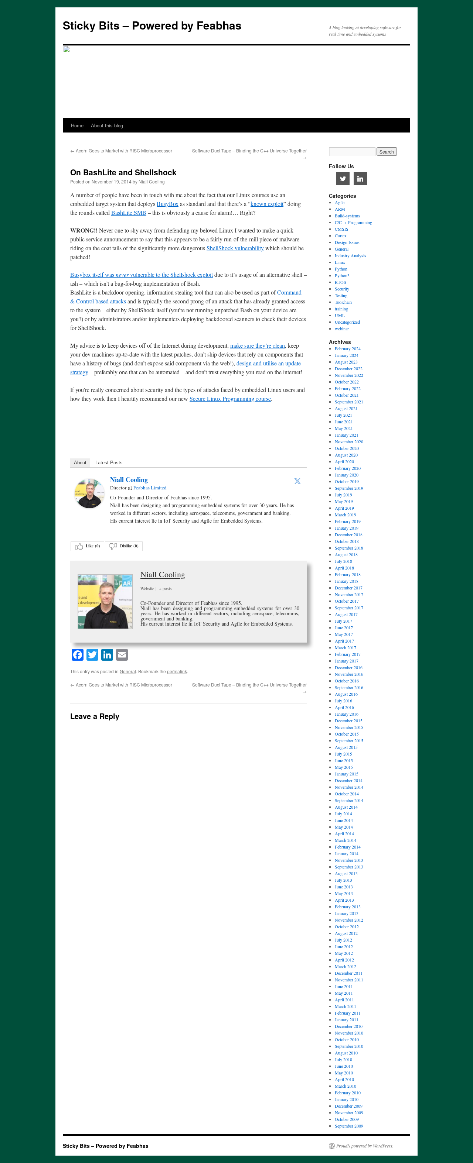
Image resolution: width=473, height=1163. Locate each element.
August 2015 (346, 747)
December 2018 (349, 534)
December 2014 (349, 780)
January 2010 (346, 1099)
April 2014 (344, 833)
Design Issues (347, 242)
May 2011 (344, 993)
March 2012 (345, 966)
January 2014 (346, 853)
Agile (339, 202)
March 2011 (345, 1006)
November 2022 (349, 375)
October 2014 (347, 793)
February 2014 (348, 847)
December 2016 (349, 667)
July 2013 (343, 880)
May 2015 (344, 767)
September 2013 (349, 867)
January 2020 (346, 475)
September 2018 (349, 548)
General (128, 671)
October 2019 (347, 481)
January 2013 (346, 913)
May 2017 (344, 634)
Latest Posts (109, 462)
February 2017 (348, 654)
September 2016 (349, 687)
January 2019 (346, 528)
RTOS (340, 282)
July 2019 (343, 495)
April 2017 (344, 641)
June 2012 (344, 946)
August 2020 (346, 455)
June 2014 (344, 820)
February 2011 (348, 1013)
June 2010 (344, 1066)
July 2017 (343, 621)
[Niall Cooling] (89, 506)
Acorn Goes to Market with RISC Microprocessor (121, 150)
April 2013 (344, 900)
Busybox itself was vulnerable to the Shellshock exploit (141, 274)
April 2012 (344, 960)
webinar (342, 328)
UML (340, 315)
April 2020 (344, 461)
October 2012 (347, 926)
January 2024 (346, 355)
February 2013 (348, 906)
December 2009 (349, 1106)
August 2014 (346, 807)
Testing (341, 295)
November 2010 (349, 1033)
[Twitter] (297, 480)
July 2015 (343, 754)
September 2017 (349, 607)
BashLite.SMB (128, 212)
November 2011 (349, 980)
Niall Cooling (152, 181)
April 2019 (344, 508)
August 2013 (346, 873)
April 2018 (344, 568)
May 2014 (344, 827)
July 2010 (343, 1059)
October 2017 (347, 601)
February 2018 (348, 574)
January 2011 (346, 1019)
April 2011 (344, 999)
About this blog (107, 125)
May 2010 (344, 1073)
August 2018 (346, 554)
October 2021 (347, 395)
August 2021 (346, 408)
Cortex (341, 235)
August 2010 (346, 1053)
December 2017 (349, 588)
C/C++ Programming (353, 222)
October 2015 (347, 734)
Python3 (342, 275)
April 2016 (344, 707)
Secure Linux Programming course (230, 398)
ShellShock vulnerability (235, 248)
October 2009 (347, 1119)
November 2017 (349, 594)
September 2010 (349, 1046)
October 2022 (347, 382)
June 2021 (344, 421)
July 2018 (343, 561)
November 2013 (349, 860)
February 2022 (348, 388)
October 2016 (347, 681)
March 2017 (345, 647)
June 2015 (344, 760)
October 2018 (347, 541)
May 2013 (344, 893)
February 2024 (348, 348)
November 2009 (349, 1112)
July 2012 (343, 940)
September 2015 (349, 740)
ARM (340, 209)
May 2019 (344, 501)
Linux (340, 262)
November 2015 (349, 727)
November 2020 (349, 441)
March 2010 (345, 1086)
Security (342, 289)
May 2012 (344, 953)
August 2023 (346, 362)
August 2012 (346, 933)
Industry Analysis (350, 255)
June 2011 (344, 986)
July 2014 (343, 813)
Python (341, 269)
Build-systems (347, 216)
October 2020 (347, 448)
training (341, 309)
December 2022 (349, 368)
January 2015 (346, 774)
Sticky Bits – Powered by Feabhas (152, 25)
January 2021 (346, 435)
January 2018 (346, 581)
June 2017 (344, 627)
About (80, 462)
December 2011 (349, 973)
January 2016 (346, 714)
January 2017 (346, 661)
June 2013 (344, 887)
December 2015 (349, 720)
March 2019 (345, 514)
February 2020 (348, 468)
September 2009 (349, 1126)
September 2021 (349, 402)
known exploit (267, 203)
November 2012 (349, 920)
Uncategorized (347, 322)
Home (77, 125)
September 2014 (349, 800)
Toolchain (343, 302)
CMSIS (341, 229)
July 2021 (343, 415)
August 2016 (346, 694)
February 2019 (348, 521)
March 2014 (345, 840)
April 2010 (344, 1079)
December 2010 (349, 1026)
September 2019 (349, 488)
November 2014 (349, 787)
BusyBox (167, 203)
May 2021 (344, 428)
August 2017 (346, 614)
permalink (177, 671)
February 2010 (348, 1092)
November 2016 (349, 674)
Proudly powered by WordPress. (365, 1146)
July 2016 (343, 700)
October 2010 (347, 1039)
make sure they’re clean (257, 345)
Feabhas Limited (150, 487)
